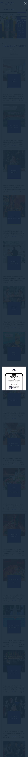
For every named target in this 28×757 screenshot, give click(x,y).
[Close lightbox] (25, 3)
